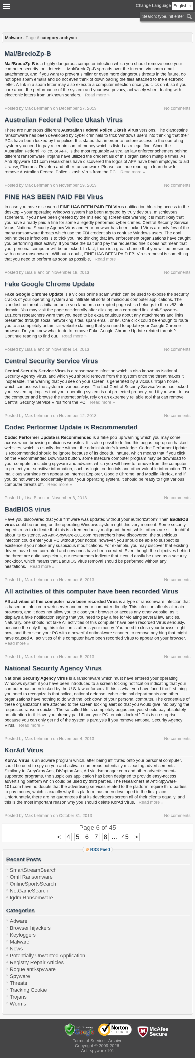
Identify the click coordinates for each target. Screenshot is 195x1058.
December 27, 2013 (78, 108)
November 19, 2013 (78, 185)
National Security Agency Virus (53, 668)
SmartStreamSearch (33, 870)
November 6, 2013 (76, 579)
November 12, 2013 (78, 415)
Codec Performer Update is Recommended (71, 427)
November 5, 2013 (76, 656)
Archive (115, 1040)
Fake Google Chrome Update (49, 284)
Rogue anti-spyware (33, 969)
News (16, 949)
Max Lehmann (38, 108)
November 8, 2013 (69, 497)
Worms (18, 1004)
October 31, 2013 (75, 815)
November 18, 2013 (70, 272)
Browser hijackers (30, 928)
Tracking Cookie (28, 990)
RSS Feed (100, 849)
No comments (177, 108)
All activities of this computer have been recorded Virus (91, 591)
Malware (19, 942)
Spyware (20, 976)
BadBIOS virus (27, 509)
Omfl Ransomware (31, 877)
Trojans (18, 997)
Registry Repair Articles (37, 962)
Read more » (97, 95)
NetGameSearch (29, 891)
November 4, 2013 (76, 738)
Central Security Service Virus (51, 361)
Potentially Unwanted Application (47, 955)
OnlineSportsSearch (33, 884)
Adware (18, 921)
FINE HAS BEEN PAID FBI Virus (54, 196)
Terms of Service (89, 1040)
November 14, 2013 (70, 349)
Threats (18, 983)
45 (125, 836)
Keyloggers (23, 935)
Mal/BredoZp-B (28, 53)
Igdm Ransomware (31, 898)
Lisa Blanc (34, 272)
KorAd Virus (24, 750)
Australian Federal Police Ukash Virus (64, 119)
